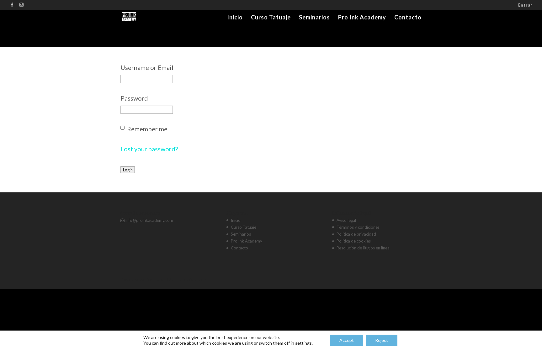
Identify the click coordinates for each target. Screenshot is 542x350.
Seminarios (314, 18)
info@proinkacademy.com (149, 220)
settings (303, 343)
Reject (381, 340)
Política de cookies (354, 240)
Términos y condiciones (358, 227)
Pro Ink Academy (362, 18)
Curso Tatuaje (271, 18)
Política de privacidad (356, 234)
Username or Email (146, 67)
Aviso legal (346, 220)
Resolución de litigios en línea (363, 247)
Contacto (408, 18)
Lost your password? (149, 149)
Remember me (147, 129)
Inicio (235, 18)
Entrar (525, 5)
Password (134, 98)
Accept (346, 340)
